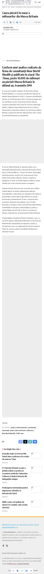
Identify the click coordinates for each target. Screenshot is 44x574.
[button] (4, 2)
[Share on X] (10, 22)
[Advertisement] (22, 141)
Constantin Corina (8, 27)
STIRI (18, 433)
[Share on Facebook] (7, 22)
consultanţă (32, 427)
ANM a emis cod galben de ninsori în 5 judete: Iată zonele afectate (14, 505)
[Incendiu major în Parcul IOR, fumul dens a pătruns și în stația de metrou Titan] (36, 455)
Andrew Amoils (21, 427)
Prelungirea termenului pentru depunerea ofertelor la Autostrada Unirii (15, 490)
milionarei (30, 430)
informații (5, 430)
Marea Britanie (20, 430)
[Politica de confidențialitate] (18, 564)
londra (12, 430)
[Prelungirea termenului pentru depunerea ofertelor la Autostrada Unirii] (36, 489)
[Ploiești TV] (18, 2)
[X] (7, 546)
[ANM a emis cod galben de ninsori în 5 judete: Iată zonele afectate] (36, 504)
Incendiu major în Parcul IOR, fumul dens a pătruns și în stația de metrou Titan (15, 456)
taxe (22, 433)
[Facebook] (3, 546)
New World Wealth (8, 433)
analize (13, 427)
